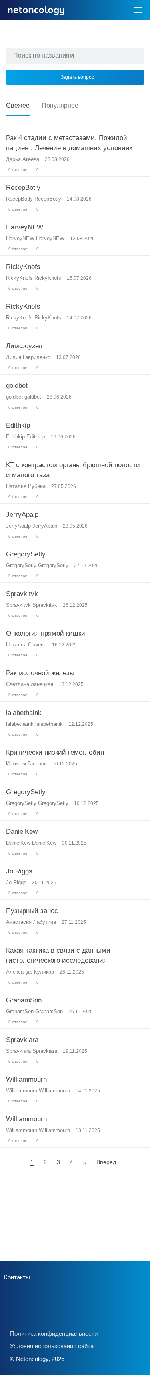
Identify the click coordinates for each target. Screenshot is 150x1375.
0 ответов (17, 169)
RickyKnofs (23, 267)
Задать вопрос (77, 77)
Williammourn (26, 1079)
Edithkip (18, 425)
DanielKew (22, 831)
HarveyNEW (24, 227)
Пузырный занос (32, 911)
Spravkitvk (22, 594)
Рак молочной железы (40, 673)
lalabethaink (24, 713)
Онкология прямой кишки (45, 633)
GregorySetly (26, 554)
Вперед (106, 1162)
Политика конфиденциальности (54, 1333)
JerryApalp (22, 514)
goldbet (17, 385)
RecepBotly (23, 187)
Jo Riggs (19, 871)
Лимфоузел (24, 346)
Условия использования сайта (52, 1346)
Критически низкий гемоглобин (55, 752)
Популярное (60, 105)
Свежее (18, 105)
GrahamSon (24, 1000)
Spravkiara (22, 1040)
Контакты (17, 1277)
